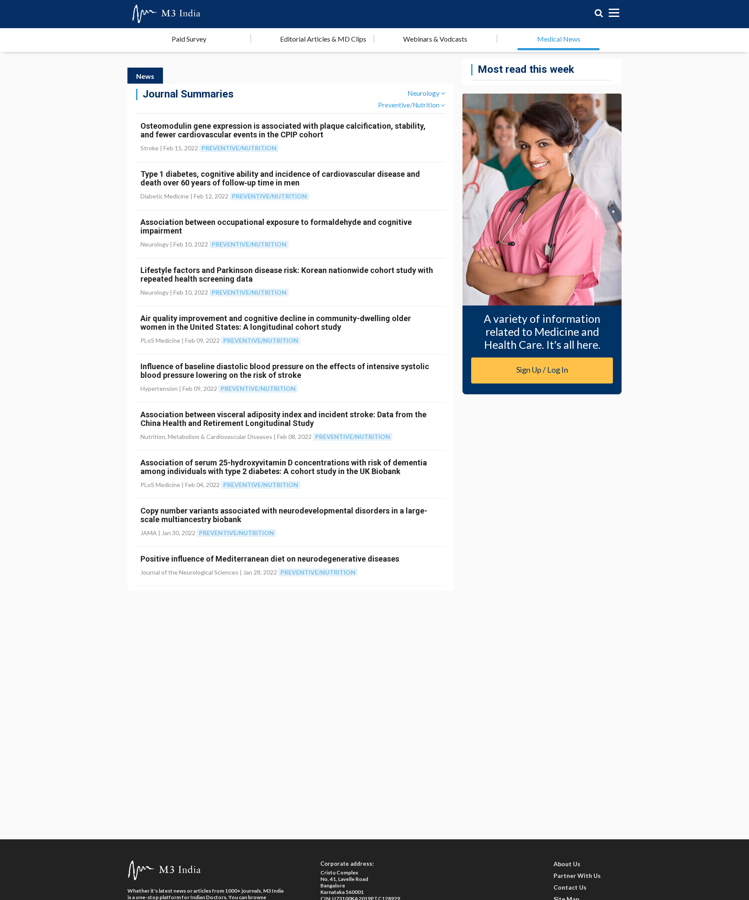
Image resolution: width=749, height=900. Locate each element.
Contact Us (570, 887)
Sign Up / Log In (542, 369)
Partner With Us (577, 875)
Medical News (558, 39)
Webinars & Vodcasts (435, 39)
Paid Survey (189, 39)
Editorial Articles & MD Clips (323, 39)
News (145, 76)
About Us (567, 864)
